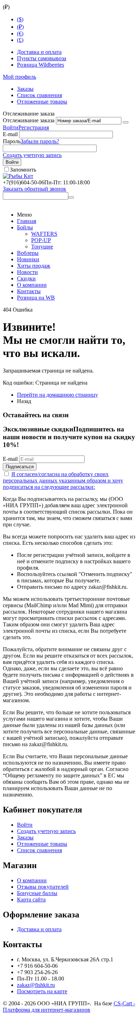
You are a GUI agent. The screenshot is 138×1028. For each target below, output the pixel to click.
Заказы (25, 89)
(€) (20, 33)
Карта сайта (31, 899)
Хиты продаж (33, 266)
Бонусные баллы (37, 893)
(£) (20, 40)
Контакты (29, 291)
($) (20, 19)
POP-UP (41, 240)
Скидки (26, 278)
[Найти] (71, 197)
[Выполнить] (125, 122)
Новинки (28, 259)
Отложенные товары (42, 102)
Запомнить (23, 170)
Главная (26, 221)
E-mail (10, 134)
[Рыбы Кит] (18, 176)
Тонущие (42, 247)
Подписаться (20, 466)
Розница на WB (36, 298)
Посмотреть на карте (42, 991)
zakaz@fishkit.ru (36, 985)
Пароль (12, 141)
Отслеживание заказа (28, 120)
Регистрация (33, 127)
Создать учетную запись (32, 155)
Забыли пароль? (40, 141)
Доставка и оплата (39, 52)
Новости (27, 272)
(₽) (20, 27)
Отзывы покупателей (43, 887)
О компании (32, 285)
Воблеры (28, 253)
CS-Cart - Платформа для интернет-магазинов (69, 1006)
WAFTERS (44, 234)
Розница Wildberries (40, 65)
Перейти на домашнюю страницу (57, 395)
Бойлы (25, 227)
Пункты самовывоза (41, 58)
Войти (10, 127)
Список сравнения (39, 95)
